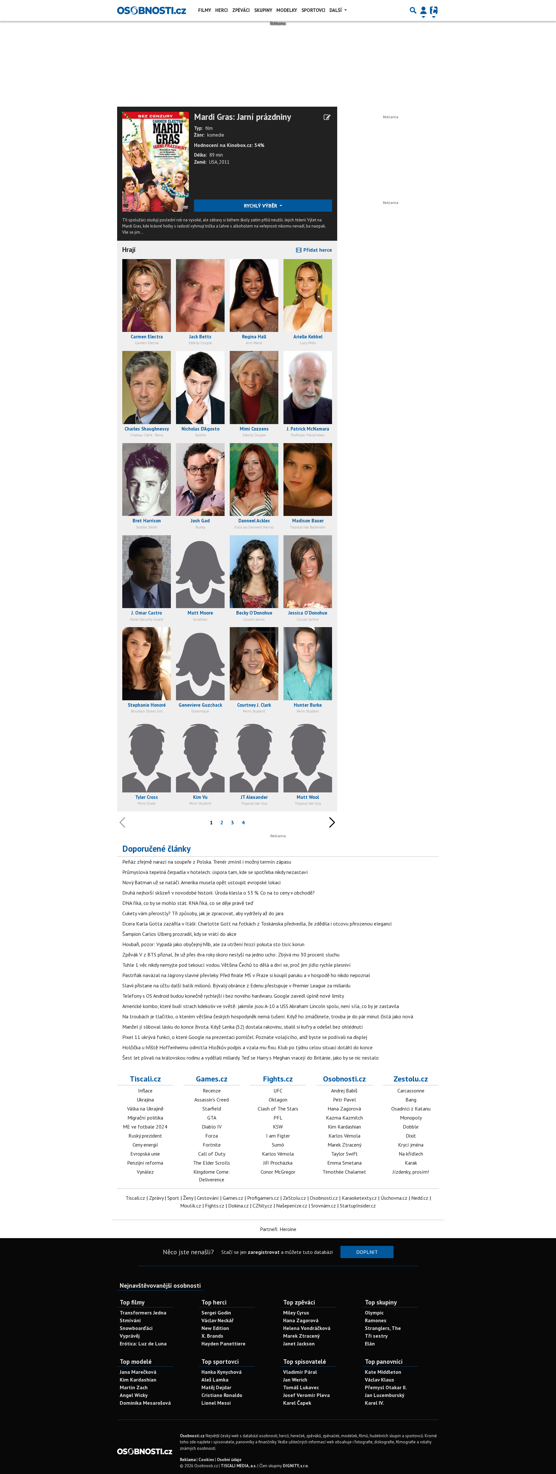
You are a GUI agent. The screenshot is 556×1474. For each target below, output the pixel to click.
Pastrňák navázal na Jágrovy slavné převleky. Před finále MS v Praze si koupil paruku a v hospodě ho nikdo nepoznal (246, 975)
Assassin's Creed (211, 1099)
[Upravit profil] (327, 117)
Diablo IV (212, 1126)
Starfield (211, 1108)
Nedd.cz (419, 1198)
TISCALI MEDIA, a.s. (238, 1466)
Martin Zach (134, 1387)
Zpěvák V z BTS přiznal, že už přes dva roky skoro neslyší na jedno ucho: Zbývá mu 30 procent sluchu (230, 954)
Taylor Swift (344, 1153)
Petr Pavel (344, 1099)
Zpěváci (241, 10)
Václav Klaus (379, 1379)
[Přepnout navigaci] (423, 10)
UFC (278, 1090)
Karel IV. (374, 1403)
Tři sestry (376, 1336)
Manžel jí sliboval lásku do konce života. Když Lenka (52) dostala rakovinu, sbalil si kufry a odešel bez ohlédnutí (242, 1026)
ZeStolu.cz (294, 1198)
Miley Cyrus (296, 1312)
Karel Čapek (297, 1403)
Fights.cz (278, 1079)
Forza (211, 1135)
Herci (221, 10)
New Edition (215, 1328)
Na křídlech (411, 1153)
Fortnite (212, 1144)
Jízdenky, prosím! (411, 1172)
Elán (370, 1343)
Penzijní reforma (145, 1162)
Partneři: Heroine (278, 1229)
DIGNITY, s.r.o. (296, 1466)
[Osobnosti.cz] (151, 10)
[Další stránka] (330, 822)
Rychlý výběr (261, 205)
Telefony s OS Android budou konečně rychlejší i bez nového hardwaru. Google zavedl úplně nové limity (233, 996)
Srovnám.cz (323, 1205)
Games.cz (211, 1079)
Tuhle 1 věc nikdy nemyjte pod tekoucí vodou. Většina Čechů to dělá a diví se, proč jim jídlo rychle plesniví (236, 965)
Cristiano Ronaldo (221, 1395)
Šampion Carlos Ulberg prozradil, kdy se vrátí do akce (179, 934)
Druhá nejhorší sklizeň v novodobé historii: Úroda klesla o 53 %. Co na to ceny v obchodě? (218, 892)
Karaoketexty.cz (359, 1198)
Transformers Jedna (143, 1312)
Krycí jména (410, 1144)
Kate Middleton (383, 1372)
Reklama (188, 1459)
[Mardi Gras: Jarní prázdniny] (155, 161)
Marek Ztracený (344, 1144)
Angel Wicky (134, 1395)
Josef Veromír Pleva (306, 1395)
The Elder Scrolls (211, 1162)
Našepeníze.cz (291, 1205)
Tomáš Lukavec (301, 1387)
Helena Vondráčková (306, 1328)
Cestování (208, 1198)
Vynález (145, 1172)
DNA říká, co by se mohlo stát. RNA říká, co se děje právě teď (187, 903)
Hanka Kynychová (221, 1372)
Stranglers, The (383, 1328)
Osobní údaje (229, 1459)
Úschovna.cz (394, 1198)
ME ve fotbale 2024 (145, 1126)
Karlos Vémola (278, 1153)
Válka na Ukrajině (145, 1108)
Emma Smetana (344, 1162)
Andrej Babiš (344, 1090)
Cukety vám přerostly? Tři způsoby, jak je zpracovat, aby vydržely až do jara (202, 913)
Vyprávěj (130, 1336)
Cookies (206, 1459)
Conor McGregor (278, 1172)
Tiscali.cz (145, 1079)
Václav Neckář (217, 1320)
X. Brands (212, 1336)
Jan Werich (295, 1379)
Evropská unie (145, 1153)
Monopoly (411, 1117)
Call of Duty (211, 1153)
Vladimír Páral (300, 1372)
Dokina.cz (238, 1205)
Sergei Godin (216, 1312)
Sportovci (313, 10)
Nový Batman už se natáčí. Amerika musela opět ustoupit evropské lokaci (201, 882)
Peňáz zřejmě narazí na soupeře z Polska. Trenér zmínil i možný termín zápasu (206, 861)
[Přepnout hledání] (413, 10)
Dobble (411, 1126)
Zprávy (156, 1198)
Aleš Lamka (214, 1379)
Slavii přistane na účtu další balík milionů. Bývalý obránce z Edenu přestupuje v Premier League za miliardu (236, 985)
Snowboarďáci (136, 1328)
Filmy (204, 10)
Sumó (278, 1144)
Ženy (188, 1198)
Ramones (375, 1320)
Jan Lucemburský (384, 1395)
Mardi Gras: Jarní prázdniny (242, 117)
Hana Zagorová (344, 1108)
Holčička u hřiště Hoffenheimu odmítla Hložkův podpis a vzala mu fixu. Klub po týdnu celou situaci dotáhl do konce (247, 1047)
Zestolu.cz (411, 1079)
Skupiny (263, 10)
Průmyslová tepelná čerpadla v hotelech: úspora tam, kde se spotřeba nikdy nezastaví (215, 872)
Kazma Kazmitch (344, 1117)
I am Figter (278, 1135)
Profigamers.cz (263, 1198)
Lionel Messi (216, 1403)
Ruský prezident (145, 1135)
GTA (211, 1117)
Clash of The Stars (278, 1108)
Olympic (374, 1312)
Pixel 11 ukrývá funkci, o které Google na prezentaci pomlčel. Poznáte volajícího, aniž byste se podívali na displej (244, 1037)
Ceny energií (145, 1144)
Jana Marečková (138, 1372)
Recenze (212, 1090)
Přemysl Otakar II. (386, 1387)
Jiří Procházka (277, 1162)
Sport (173, 1198)
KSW (278, 1126)
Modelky (286, 10)
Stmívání (130, 1320)
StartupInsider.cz (358, 1205)
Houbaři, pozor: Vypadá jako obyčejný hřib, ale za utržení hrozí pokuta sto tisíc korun (213, 944)
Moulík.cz (190, 1205)
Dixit (411, 1135)
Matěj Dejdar (216, 1387)
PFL (278, 1117)
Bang (410, 1099)
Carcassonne (410, 1090)
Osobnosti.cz (344, 1079)
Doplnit (367, 1252)
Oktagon (278, 1099)
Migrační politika (145, 1117)
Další (336, 10)
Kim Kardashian (344, 1126)
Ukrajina (145, 1099)
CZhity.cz (262, 1205)
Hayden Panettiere (223, 1343)
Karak (411, 1162)
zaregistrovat (264, 1252)
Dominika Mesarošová (145, 1403)
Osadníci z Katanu (411, 1108)
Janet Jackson (299, 1343)
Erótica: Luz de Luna (143, 1343)
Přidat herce (317, 250)
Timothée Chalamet (344, 1172)
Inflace (145, 1090)
